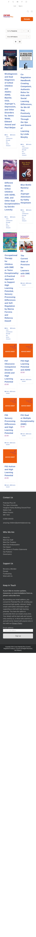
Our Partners (7, 552)
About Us (6, 537)
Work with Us (7, 576)
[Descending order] (28, 31)
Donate (27, 19)
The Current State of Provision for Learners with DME (25, 265)
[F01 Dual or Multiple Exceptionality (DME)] (26, 405)
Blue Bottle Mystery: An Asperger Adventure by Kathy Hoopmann (26, 194)
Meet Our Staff (8, 540)
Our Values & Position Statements (15, 549)
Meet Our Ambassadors (11, 544)
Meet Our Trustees (9, 542)
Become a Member (9, 569)
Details (13, 135)
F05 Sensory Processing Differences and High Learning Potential (10, 424)
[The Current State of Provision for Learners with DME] (26, 242)
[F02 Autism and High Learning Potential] (10, 456)
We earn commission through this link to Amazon (8, 140)
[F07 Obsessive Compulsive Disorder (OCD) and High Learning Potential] (10, 350)
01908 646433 (8, 519)
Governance (7, 554)
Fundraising (7, 574)
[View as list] (20, 42)
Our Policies (17, 650)
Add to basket (24, 284)
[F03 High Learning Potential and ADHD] (26, 350)
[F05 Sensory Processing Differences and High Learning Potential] (10, 405)
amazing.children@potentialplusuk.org (16, 523)
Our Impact (7, 547)
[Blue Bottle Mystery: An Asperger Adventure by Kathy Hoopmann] (26, 170)
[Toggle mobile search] (28, 11)
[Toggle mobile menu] (32, 11)
